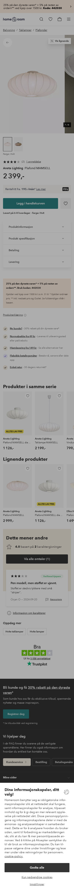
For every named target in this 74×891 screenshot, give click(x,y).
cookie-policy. (14, 856)
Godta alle (37, 867)
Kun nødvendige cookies (37, 877)
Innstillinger (37, 884)
